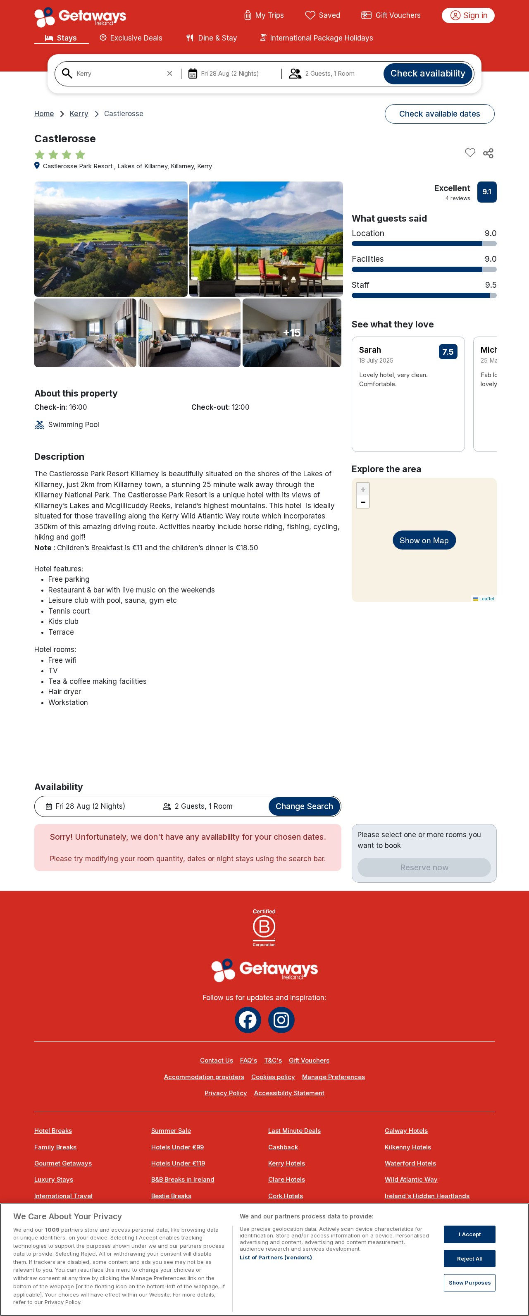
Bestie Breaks (171, 1196)
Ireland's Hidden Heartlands (427, 1196)
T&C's (273, 1060)
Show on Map (424, 539)
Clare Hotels (286, 1179)
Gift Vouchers (398, 15)
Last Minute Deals (294, 1130)
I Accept (470, 1234)
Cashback (283, 1147)
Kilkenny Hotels (408, 1147)
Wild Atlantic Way (411, 1179)
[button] (485, 381)
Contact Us (216, 1060)
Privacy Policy (226, 1093)
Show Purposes (470, 1282)
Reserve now (424, 867)
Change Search (304, 806)
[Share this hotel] (488, 153)
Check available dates (439, 114)
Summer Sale (171, 1130)
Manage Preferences (333, 1077)
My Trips (269, 15)
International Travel (63, 1196)
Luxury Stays (53, 1179)
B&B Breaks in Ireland (182, 1179)
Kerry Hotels (286, 1163)
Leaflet (486, 599)
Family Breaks (55, 1147)
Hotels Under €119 (178, 1163)
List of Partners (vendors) (276, 1257)
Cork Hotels (285, 1196)
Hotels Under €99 (177, 1147)
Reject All (470, 1258)
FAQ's (248, 1060)
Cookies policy (273, 1077)
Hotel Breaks (53, 1130)
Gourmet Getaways (63, 1163)
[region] (264, 1259)
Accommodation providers (204, 1077)
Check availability (428, 73)
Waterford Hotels (410, 1163)
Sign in (476, 15)
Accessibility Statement (289, 1093)
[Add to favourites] (470, 153)
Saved (329, 15)
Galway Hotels (406, 1130)
